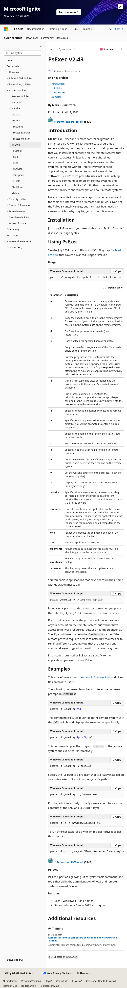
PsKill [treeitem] (15, 156)
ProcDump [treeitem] (17, 126)
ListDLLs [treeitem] (16, 114)
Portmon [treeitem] (16, 120)
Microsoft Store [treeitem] (17, 223)
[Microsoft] (6, 29)
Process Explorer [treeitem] (21, 132)
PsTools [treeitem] (16, 180)
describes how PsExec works (90, 677)
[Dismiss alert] (120, 6)
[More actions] (121, 49)
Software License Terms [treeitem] (20, 241)
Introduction (58, 83)
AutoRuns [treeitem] (17, 102)
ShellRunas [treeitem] (18, 187)
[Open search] (110, 29)
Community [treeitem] (13, 229)
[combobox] (22, 53)
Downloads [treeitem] (15, 72)
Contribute (62, 981)
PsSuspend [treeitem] (18, 175)
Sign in (119, 28)
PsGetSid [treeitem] (17, 150)
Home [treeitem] (10, 60)
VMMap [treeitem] (16, 193)
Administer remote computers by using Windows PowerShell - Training (84, 939)
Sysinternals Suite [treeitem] (19, 217)
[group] (86, 277)
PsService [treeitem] (17, 168)
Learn (52, 49)
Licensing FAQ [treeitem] (14, 247)
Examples (56, 96)
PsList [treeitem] (15, 162)
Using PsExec (58, 92)
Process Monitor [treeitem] (21, 138)
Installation (57, 88)
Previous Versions (31, 981)
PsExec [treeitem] (16, 144)
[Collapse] (41, 46)
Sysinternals (66, 49)
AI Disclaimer (10, 981)
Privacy (76, 981)
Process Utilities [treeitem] (20, 96)
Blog (47, 981)
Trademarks (27, 985)
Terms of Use (10, 985)
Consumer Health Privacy (100, 981)
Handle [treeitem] (16, 108)
